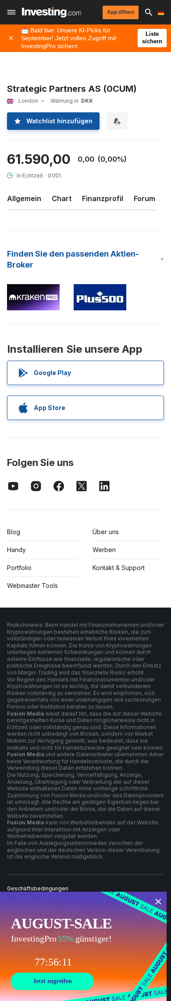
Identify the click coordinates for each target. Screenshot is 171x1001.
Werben (104, 549)
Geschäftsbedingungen (37, 888)
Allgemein (24, 198)
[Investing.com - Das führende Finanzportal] (51, 12)
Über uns (106, 531)
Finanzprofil (102, 198)
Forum (144, 198)
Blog (13, 531)
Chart (61, 198)
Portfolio (19, 567)
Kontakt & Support (119, 567)
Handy (16, 549)
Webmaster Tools (32, 585)
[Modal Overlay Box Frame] (83, 946)
